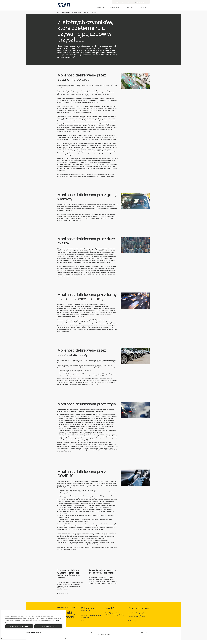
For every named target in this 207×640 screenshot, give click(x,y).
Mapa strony (112, 632)
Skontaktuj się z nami (112, 621)
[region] (33, 624)
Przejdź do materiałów (88, 621)
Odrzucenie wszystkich (48, 626)
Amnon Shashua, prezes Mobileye (88, 126)
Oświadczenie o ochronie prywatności (100, 632)
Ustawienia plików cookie (33, 632)
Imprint (108, 634)
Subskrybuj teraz (63, 593)
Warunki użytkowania (101, 634)
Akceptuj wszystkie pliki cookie (19, 626)
